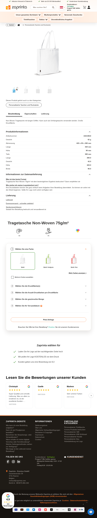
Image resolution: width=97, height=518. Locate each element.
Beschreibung (14, 114)
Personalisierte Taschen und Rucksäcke (38, 25)
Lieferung (45, 114)
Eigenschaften (30, 114)
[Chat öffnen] (91, 512)
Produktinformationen (17, 131)
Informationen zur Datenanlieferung (24, 174)
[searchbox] (41, 7)
